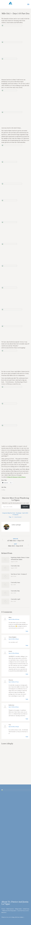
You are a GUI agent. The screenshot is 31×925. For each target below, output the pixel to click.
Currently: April (15, 599)
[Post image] (5, 560)
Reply (27, 631)
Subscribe (25, 506)
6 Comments (15, 514)
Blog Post (10, 513)
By (18, 513)
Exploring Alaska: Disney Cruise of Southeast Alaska (20, 558)
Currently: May (15, 591)
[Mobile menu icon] (28, 4)
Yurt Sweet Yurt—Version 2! (19, 574)
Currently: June (15, 582)
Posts (13, 513)
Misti (10, 617)
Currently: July (15, 566)
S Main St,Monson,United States (16, 477)
